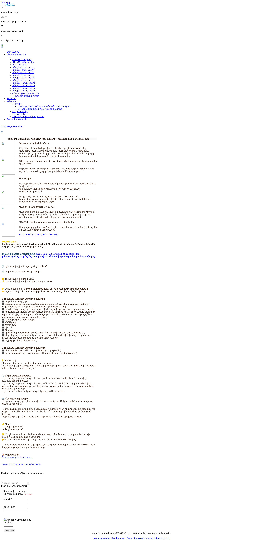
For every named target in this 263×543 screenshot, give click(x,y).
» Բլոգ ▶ (16, 104)
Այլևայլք (11, 101)
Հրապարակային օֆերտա (109, 538)
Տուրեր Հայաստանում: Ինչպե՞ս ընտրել (40, 109)
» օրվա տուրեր (25, 93)
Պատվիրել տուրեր (17, 119)
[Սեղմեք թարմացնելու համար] (18, 521)
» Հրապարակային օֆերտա (28, 116)
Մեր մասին (13, 52)
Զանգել (8, 3)
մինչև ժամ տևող (23, 67)
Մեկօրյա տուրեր (16, 54)
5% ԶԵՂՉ (11, 98)
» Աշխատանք (20, 111)
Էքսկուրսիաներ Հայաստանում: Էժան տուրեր (44, 106)
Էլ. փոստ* (9, 507)
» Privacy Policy (19, 114)
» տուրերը (22, 59)
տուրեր (23, 62)
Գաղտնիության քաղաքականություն (148, 538)
